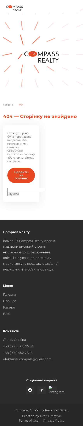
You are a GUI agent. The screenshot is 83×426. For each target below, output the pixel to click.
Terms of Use (29, 420)
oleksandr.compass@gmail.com (27, 359)
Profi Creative (50, 416)
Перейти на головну (21, 175)
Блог (7, 314)
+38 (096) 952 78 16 (17, 353)
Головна (8, 105)
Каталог (9, 307)
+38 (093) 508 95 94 (18, 346)
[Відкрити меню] (74, 8)
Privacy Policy (53, 420)
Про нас (9, 301)
